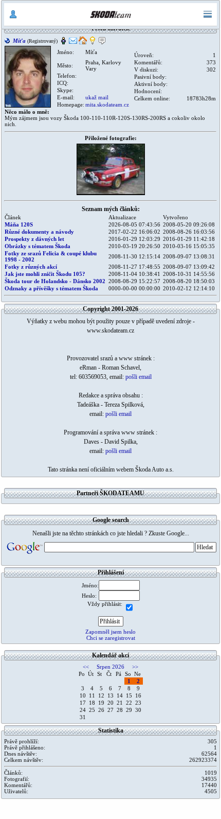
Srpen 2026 (110, 667)
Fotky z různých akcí (31, 267)
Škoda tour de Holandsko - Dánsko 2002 (55, 281)
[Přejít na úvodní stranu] (110, 14)
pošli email (138, 376)
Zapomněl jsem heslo (110, 632)
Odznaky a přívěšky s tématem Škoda (51, 288)
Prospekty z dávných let (34, 239)
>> (135, 667)
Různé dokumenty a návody (39, 232)
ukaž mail (96, 97)
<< (86, 667)
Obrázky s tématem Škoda (37, 246)
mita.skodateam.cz (107, 104)
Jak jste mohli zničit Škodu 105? (45, 274)
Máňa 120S (19, 224)
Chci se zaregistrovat (110, 638)
